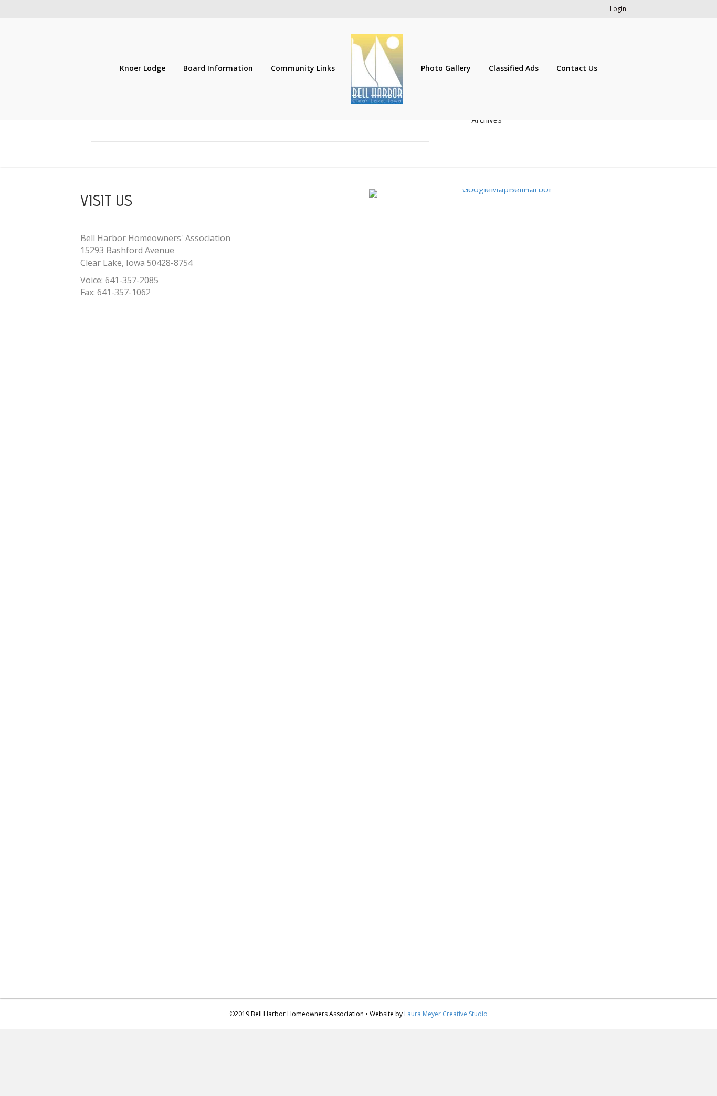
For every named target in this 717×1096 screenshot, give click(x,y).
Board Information (218, 68)
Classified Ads (514, 68)
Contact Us (576, 68)
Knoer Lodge (142, 68)
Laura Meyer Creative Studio (446, 1013)
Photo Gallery (446, 68)
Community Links (303, 68)
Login (618, 8)
